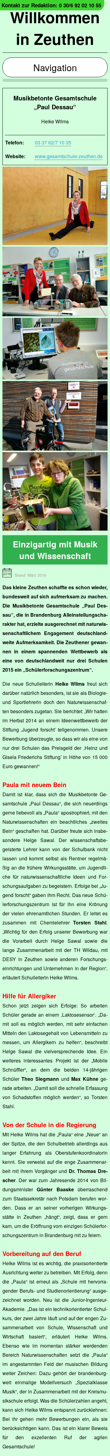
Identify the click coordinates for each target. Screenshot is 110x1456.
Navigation (55, 67)
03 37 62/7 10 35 (53, 142)
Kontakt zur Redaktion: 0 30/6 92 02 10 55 (51, 5)
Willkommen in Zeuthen (55, 27)
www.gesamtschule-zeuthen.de (69, 156)
